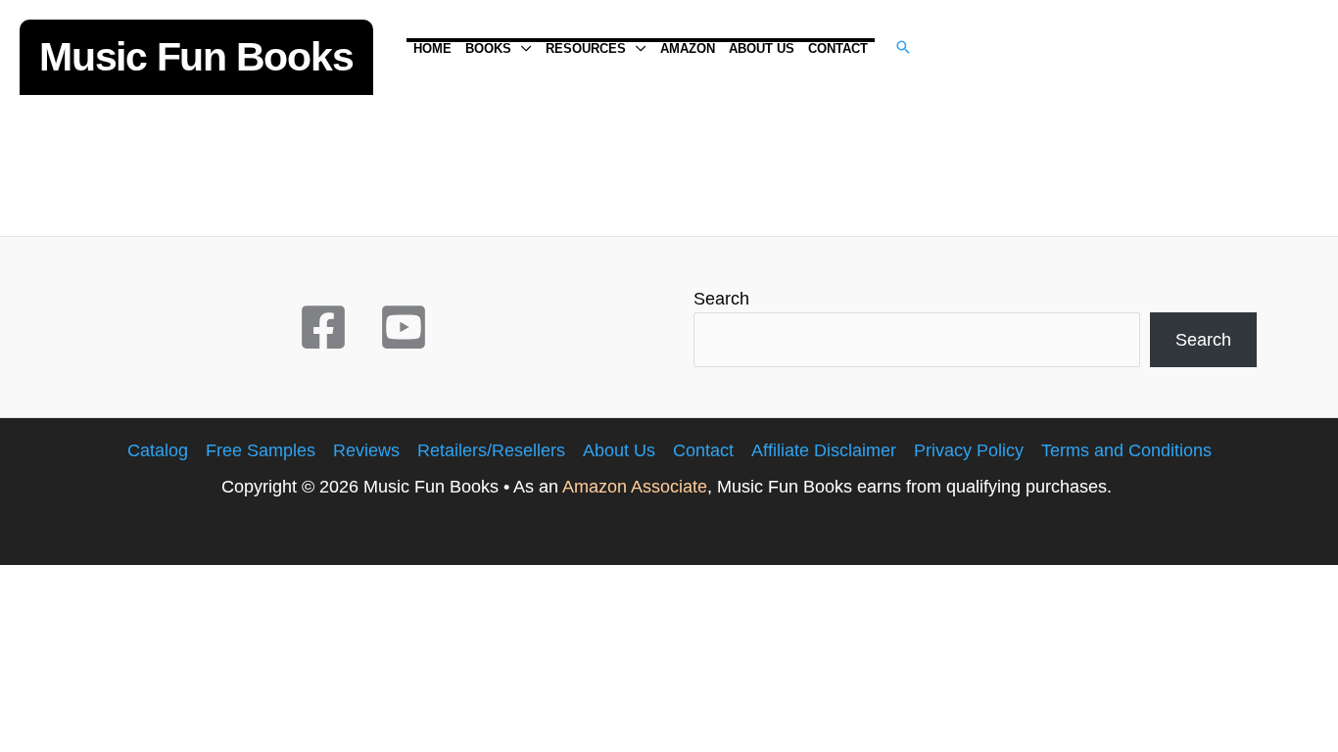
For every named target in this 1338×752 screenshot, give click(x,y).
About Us (619, 450)
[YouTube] (403, 327)
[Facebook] (323, 327)
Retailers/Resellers (491, 450)
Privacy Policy (969, 450)
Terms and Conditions (1126, 450)
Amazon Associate (634, 486)
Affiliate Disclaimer (823, 450)
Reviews (366, 450)
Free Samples (260, 450)
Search (721, 298)
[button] (521, 49)
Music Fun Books (196, 56)
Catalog (157, 450)
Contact (703, 450)
